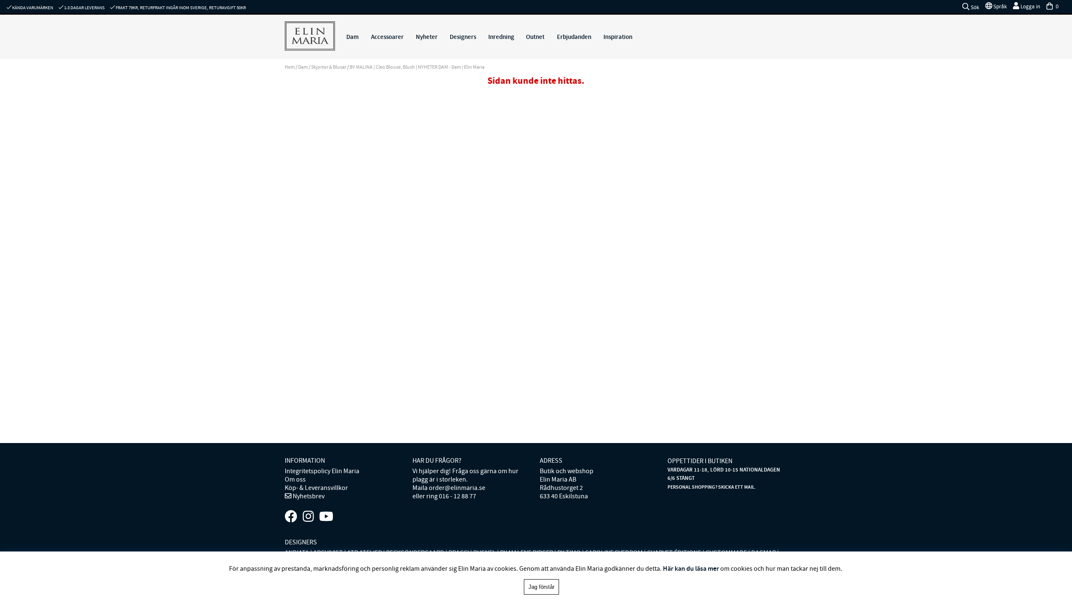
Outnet (535, 37)
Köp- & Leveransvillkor (316, 488)
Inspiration (617, 37)
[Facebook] (291, 517)
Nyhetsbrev (308, 496)
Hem (290, 67)
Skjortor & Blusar (328, 67)
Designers (463, 37)
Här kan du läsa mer (691, 568)
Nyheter (427, 37)
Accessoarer (387, 37)
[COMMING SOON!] (326, 517)
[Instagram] (308, 517)
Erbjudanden (574, 37)
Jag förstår (541, 587)
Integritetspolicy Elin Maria (322, 471)
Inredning (501, 37)
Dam (352, 37)
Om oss (295, 479)
